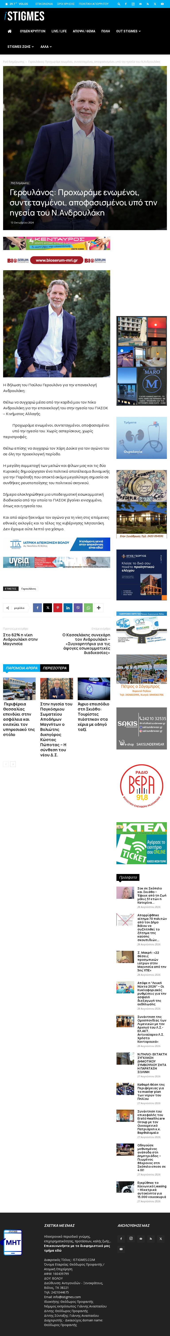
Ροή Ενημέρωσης (20, 182)
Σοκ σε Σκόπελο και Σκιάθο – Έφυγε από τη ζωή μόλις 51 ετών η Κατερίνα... (151, 895)
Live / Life (59, 31)
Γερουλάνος (28, 588)
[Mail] (140, 4)
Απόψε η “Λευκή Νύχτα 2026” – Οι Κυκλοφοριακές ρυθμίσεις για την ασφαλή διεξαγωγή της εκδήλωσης (151, 993)
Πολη (105, 31)
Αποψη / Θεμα (84, 31)
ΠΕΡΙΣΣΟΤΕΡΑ (54, 668)
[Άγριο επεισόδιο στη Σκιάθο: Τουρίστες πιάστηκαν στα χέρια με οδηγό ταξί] (94, 689)
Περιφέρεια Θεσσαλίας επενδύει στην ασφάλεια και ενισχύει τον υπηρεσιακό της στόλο (19, 719)
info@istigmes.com (67, 1297)
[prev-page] (6, 764)
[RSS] (147, 4)
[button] (119, 4)
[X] (155, 4)
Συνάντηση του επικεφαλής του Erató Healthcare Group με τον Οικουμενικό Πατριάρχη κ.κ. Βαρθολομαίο (151, 1122)
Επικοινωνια (44, 4)
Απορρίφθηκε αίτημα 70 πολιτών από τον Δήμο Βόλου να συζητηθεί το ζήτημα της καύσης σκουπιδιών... (152, 927)
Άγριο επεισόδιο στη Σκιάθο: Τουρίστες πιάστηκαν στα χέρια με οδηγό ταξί (93, 716)
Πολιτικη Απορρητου (93, 4)
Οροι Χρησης (66, 4)
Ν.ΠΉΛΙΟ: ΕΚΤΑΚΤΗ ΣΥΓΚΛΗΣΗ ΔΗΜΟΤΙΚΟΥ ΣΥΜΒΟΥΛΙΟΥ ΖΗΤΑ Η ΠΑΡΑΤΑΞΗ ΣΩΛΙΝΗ (152, 1063)
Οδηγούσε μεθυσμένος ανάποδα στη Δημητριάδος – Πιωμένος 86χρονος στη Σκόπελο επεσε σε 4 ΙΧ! (151, 1157)
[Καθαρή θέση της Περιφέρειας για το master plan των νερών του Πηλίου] (125, 1089)
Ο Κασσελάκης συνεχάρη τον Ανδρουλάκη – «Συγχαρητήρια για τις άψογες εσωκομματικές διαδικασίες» (86, 644)
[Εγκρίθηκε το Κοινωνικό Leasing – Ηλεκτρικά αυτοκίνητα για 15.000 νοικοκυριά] (125, 1187)
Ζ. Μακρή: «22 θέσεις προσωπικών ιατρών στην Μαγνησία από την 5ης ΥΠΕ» (151, 961)
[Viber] (78, 607)
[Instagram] (133, 4)
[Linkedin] (68, 607)
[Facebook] (125, 4)
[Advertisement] (85, 91)
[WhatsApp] (88, 607)
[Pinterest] (57, 607)
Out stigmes (126, 31)
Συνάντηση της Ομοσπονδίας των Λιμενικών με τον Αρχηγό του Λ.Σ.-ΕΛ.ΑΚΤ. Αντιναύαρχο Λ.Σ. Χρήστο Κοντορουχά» (151, 1029)
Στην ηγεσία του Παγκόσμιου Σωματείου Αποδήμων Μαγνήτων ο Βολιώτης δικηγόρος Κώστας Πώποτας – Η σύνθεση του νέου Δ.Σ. (56, 729)
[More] (98, 607)
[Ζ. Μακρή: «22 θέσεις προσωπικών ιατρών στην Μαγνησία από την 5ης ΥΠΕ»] (125, 957)
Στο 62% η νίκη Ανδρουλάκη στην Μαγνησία (20, 639)
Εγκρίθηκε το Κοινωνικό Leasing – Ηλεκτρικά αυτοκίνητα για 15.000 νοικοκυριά (151, 1190)
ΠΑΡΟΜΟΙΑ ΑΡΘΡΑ (21, 668)
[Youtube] (162, 4)
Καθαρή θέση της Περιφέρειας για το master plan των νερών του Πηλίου (151, 1091)
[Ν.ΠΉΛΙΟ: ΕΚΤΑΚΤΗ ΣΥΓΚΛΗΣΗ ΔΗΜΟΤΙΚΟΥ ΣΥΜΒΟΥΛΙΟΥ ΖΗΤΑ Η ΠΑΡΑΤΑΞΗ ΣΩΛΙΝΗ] (125, 1058)
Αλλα (44, 47)
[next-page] (13, 764)
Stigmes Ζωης (19, 47)
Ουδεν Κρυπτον (32, 31)
